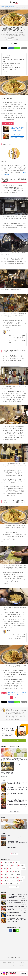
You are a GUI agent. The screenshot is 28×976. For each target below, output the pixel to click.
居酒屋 (4, 868)
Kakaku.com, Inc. (8, 965)
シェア (10, 702)
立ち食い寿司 (12, 877)
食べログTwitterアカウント (14, 930)
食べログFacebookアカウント (10, 930)
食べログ (19, 957)
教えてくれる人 (6, 57)
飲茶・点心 (21, 877)
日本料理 (18, 874)
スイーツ (14, 865)
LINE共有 (17, 702)
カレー (17, 883)
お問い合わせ (22, 962)
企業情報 (4, 962)
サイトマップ (15, 962)
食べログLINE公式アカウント (17, 930)
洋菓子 (11, 883)
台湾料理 (21, 865)
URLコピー (25, 702)
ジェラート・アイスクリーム (10, 880)
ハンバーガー (5, 865)
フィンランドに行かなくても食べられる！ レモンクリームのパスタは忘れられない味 (14, 68)
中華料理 (4, 883)
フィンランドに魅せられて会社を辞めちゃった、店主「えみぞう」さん (14, 64)
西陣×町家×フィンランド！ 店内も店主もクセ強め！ (13, 60)
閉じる (1, 973)
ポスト (4, 47)
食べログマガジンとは (11, 957)
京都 (10, 39)
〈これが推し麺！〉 (7, 55)
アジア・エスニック (13, 868)
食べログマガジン (14, 2)
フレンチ (17, 862)
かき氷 (23, 868)
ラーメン (4, 862)
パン (21, 880)
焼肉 (11, 862)
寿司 (12, 874)
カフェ (16, 39)
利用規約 (9, 962)
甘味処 (10, 871)
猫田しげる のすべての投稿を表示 (13, 719)
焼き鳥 (4, 877)
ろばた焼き (18, 871)
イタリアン (5, 874)
